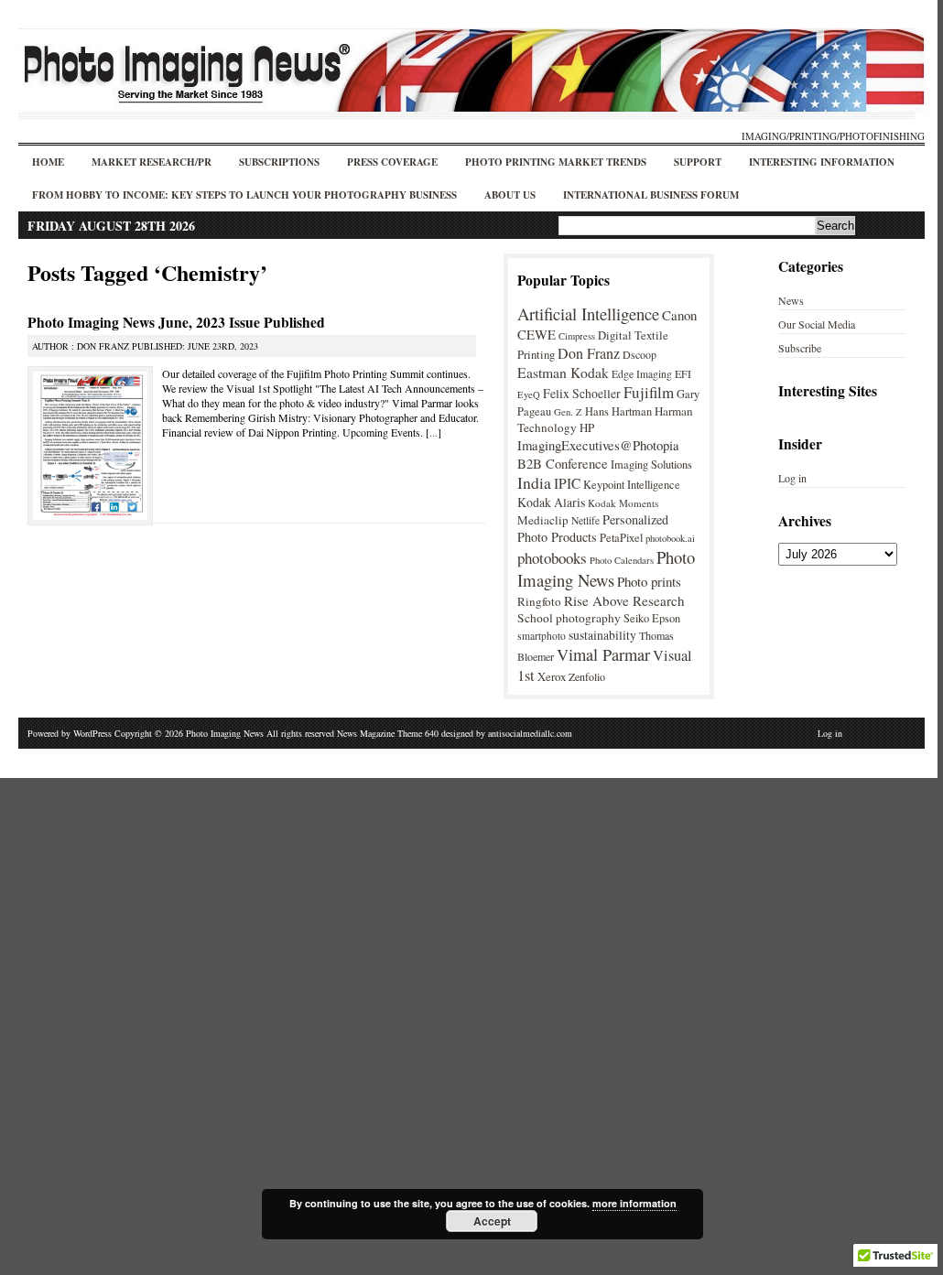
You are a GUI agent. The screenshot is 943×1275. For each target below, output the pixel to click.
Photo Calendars (622, 560)
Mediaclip (543, 520)
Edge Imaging (642, 374)
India (534, 482)
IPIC (567, 483)
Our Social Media (816, 324)
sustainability (602, 634)
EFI (683, 373)
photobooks (552, 557)
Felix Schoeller (582, 393)
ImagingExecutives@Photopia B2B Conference (598, 454)
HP (587, 427)
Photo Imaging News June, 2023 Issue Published (176, 322)
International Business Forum (651, 195)
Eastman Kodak (563, 372)
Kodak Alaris (551, 502)
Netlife (585, 520)
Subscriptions (279, 162)
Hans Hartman (618, 411)
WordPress (92, 733)
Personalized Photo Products (592, 528)
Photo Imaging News (606, 568)
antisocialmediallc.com (530, 733)
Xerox (551, 676)
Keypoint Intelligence (631, 484)
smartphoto (541, 636)
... (433, 432)
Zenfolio (587, 676)
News (791, 300)
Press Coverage (392, 162)
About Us (510, 195)
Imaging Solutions (651, 464)
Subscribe (799, 347)
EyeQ (528, 394)
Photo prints (649, 581)
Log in (792, 477)
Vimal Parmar (603, 654)
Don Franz (589, 352)
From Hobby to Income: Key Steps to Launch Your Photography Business (244, 195)
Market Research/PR (151, 162)
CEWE (536, 334)
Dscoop (639, 354)
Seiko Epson (651, 618)
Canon (679, 315)
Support (697, 162)
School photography (569, 618)
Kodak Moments (623, 503)
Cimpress (576, 336)
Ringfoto (539, 601)
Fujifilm (648, 392)
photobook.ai (670, 538)
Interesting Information (821, 162)
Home (48, 162)
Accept (492, 1221)
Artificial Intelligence (588, 313)
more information (634, 1203)
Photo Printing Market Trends (555, 162)
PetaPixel (621, 538)
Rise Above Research (624, 600)
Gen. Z (568, 411)
